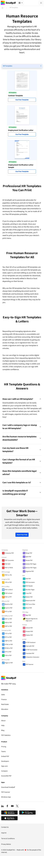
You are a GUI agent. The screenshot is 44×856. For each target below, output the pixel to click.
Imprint (3, 833)
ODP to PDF (8, 626)
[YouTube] (12, 806)
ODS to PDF (8, 623)
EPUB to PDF (9, 648)
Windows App (6, 797)
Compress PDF (9, 553)
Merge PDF (29, 553)
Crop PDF (28, 593)
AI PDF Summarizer (31, 650)
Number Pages (30, 590)
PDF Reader (29, 586)
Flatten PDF (29, 635)
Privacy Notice (6, 844)
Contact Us (5, 827)
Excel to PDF (8, 608)
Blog (2, 730)
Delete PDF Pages (31, 564)
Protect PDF (29, 631)
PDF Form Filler (30, 604)
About (3, 720)
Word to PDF (9, 604)
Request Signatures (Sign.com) (31, 620)
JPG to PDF (8, 582)
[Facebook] (7, 806)
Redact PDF (29, 597)
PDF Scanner (29, 664)
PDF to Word (9, 590)
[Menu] (41, 3)
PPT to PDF (8, 612)
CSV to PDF (8, 655)
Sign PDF (28, 615)
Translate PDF (30, 653)
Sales (3, 694)
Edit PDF (28, 579)
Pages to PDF (9, 663)
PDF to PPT (8, 597)
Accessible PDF (6, 776)
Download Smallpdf (8, 787)
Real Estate (5, 704)
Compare (4, 771)
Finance (4, 699)
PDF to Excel (8, 593)
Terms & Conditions (8, 838)
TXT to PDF (8, 634)
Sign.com (4, 766)
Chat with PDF (30, 646)
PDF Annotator (30, 582)
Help (2, 725)
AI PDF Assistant (31, 642)
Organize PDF (30, 571)
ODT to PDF (8, 619)
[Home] (2, 7)
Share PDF (29, 608)
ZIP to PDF (8, 652)
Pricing (3, 746)
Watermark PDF (30, 601)
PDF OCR (7, 564)
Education (4, 709)
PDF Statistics (6, 735)
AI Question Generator (32, 657)
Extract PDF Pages (31, 568)
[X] (17, 806)
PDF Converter (9, 560)
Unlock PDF (29, 628)
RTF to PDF (8, 637)
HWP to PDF (8, 641)
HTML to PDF (9, 644)
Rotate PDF (29, 560)
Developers (5, 761)
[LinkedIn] (2, 806)
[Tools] (20, 3)
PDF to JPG (8, 575)
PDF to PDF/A (9, 568)
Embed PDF (5, 756)
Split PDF (28, 557)
